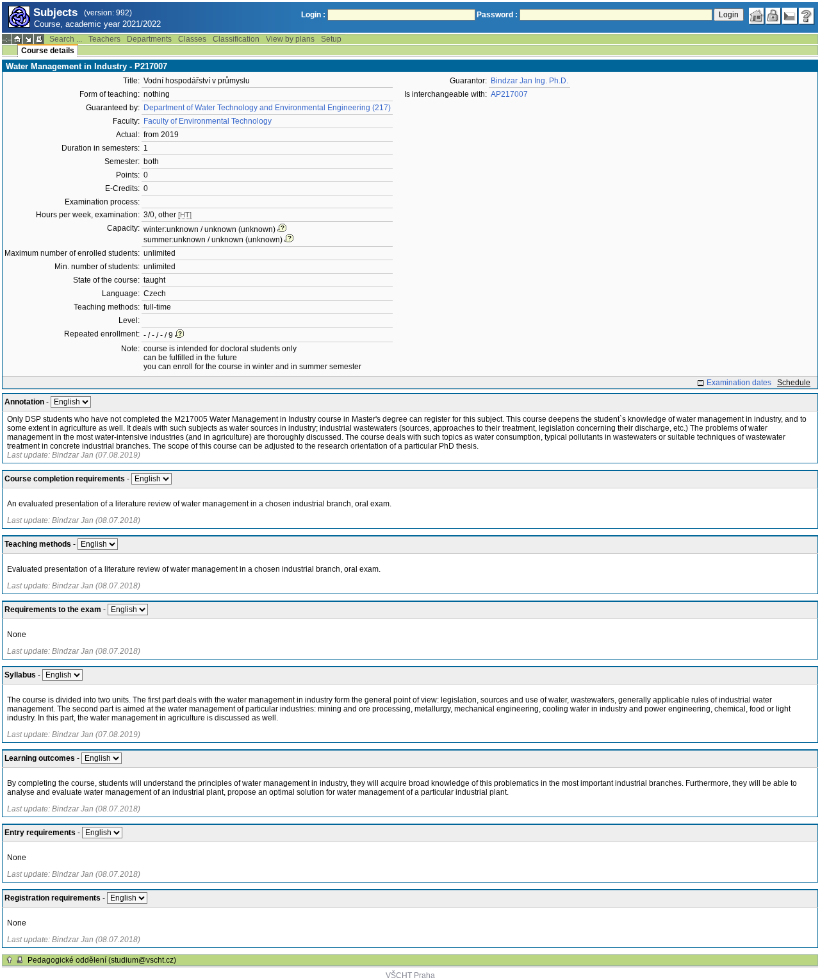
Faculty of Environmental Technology (208, 121)
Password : (497, 14)
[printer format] (39, 39)
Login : (313, 14)
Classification (236, 39)
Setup (331, 39)
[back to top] (9, 960)
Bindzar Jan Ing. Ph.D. (529, 80)
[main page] (756, 16)
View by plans (290, 39)
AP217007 (509, 94)
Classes (192, 39)
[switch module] (28, 39)
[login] (773, 16)
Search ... (65, 39)
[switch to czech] (790, 16)
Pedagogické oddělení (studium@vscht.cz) (102, 960)
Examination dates (739, 382)
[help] (806, 16)
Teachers (104, 39)
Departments (149, 39)
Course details (47, 50)
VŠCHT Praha (410, 975)
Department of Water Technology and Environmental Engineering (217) (267, 107)
